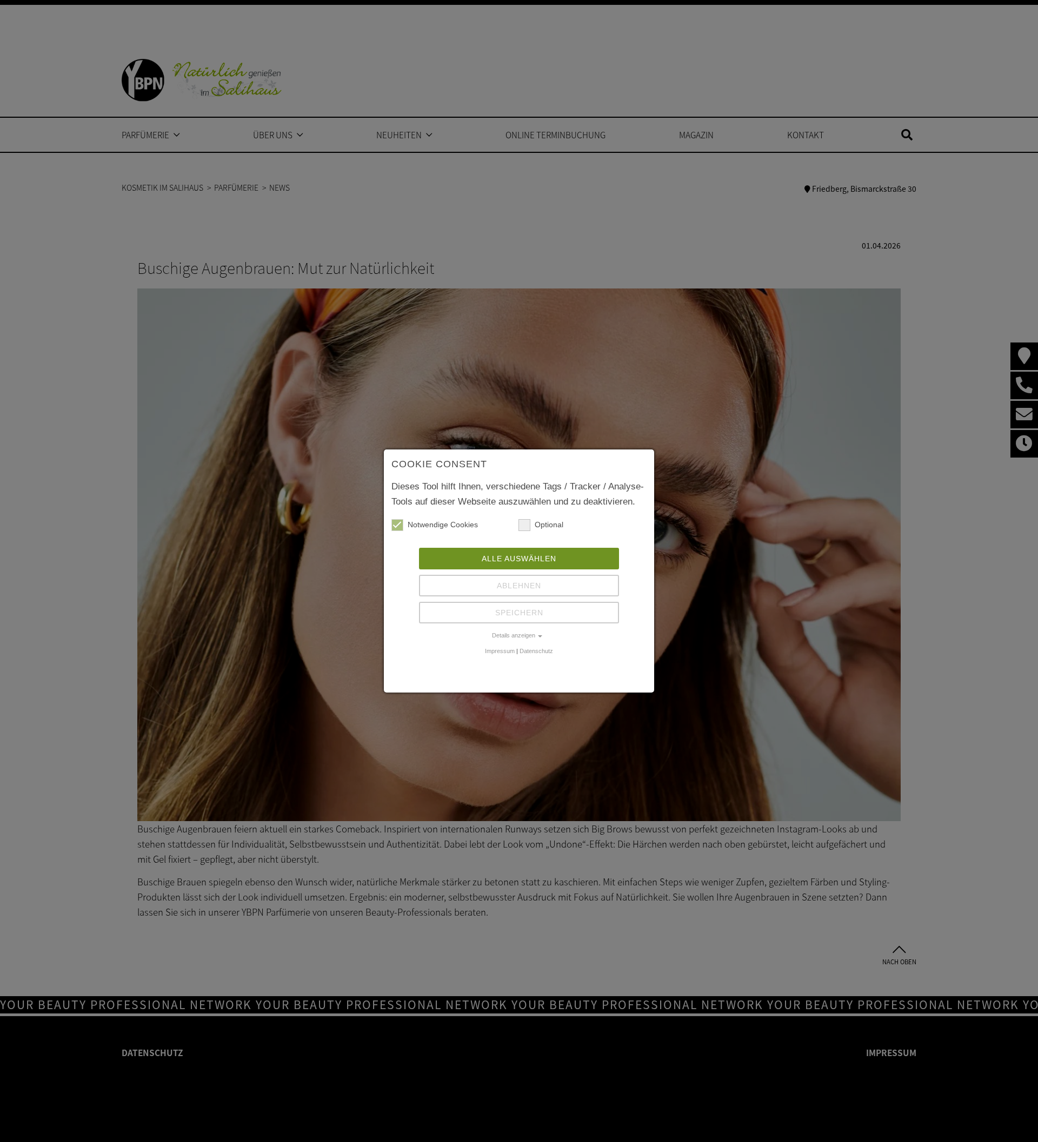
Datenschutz (536, 651)
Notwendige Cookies (443, 524)
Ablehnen (519, 585)
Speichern (519, 612)
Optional (549, 524)
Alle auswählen (519, 558)
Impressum (500, 651)
